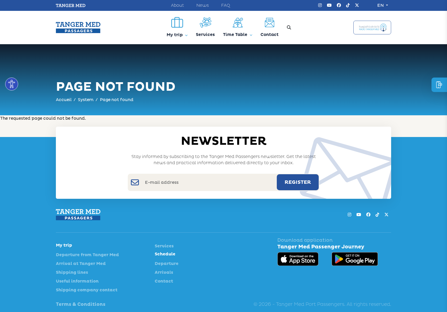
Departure (166, 263)
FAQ (225, 5)
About (177, 5)
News (202, 5)
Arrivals (164, 272)
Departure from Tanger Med (87, 254)
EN (381, 5)
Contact (164, 281)
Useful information (77, 281)
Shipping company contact (86, 290)
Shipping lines (72, 272)
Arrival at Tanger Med (81, 263)
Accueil (64, 99)
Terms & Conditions (80, 304)
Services (164, 246)
